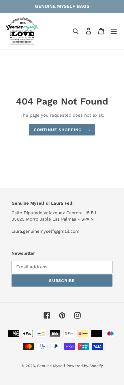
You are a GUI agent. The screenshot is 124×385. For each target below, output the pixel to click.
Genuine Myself (51, 366)
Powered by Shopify (85, 366)
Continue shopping (58, 129)
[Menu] (114, 31)
